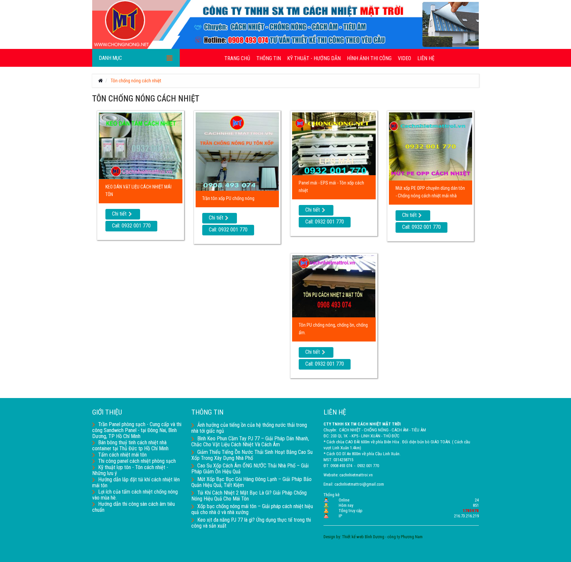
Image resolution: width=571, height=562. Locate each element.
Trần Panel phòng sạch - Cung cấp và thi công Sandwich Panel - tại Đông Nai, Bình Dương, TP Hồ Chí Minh (136, 430)
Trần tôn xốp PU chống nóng (228, 198)
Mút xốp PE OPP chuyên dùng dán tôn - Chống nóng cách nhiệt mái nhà (430, 191)
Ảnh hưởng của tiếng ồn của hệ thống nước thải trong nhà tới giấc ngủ (249, 428)
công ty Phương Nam (405, 536)
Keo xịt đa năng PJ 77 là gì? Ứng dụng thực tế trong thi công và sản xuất (251, 523)
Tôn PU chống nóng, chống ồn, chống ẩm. (333, 328)
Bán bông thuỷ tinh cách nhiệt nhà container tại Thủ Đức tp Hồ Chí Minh (130, 445)
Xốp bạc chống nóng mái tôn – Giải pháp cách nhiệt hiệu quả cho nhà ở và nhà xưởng (252, 509)
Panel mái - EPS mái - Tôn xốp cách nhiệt (331, 186)
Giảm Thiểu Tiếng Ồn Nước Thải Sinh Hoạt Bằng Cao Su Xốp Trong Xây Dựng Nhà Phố (252, 455)
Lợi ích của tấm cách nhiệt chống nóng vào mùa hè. (135, 495)
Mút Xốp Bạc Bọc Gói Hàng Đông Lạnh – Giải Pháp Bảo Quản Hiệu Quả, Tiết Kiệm (251, 482)
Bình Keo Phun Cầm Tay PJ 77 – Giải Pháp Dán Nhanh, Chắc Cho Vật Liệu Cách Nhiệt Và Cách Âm (250, 441)
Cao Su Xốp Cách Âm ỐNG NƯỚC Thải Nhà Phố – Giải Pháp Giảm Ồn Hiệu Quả (250, 468)
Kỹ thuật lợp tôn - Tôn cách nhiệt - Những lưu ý (130, 470)
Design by (332, 536)
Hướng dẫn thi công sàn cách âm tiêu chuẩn (133, 507)
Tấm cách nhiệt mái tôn (122, 455)
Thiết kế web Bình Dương (363, 536)
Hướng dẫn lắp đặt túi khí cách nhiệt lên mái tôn (136, 482)
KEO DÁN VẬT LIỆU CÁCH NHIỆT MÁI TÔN (138, 190)
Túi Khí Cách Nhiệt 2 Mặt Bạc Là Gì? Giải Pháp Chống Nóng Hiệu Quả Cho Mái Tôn (249, 496)
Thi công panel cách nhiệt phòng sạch (137, 461)
